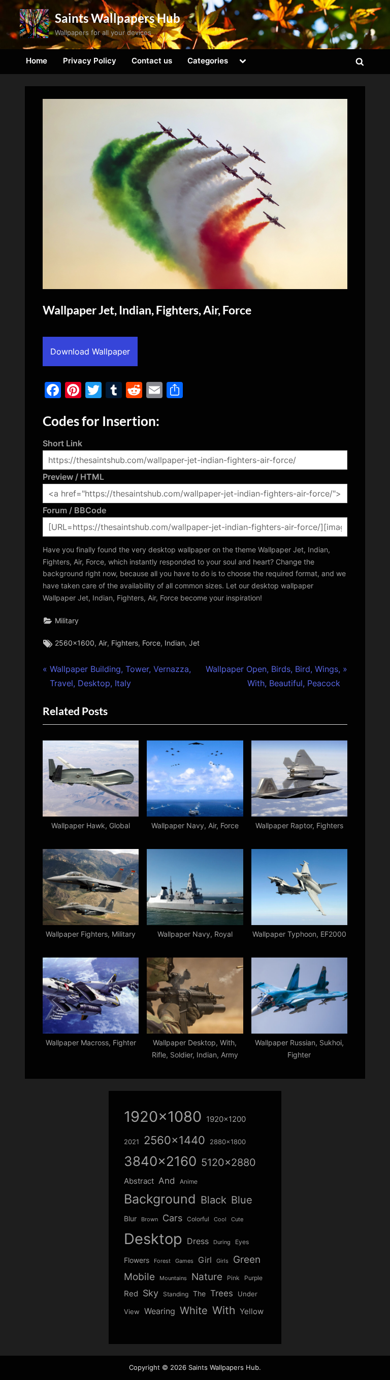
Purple (253, 1278)
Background (160, 1199)
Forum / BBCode (74, 510)
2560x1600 (74, 643)
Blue (241, 1199)
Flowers (136, 1260)
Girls (222, 1260)
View (132, 1312)
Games (184, 1261)
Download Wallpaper (90, 351)
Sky (150, 1293)
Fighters (124, 643)
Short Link (62, 443)
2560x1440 (174, 1140)
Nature (206, 1277)
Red (131, 1293)
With (223, 1310)
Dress (198, 1241)
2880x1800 (228, 1142)
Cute (237, 1219)
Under (247, 1294)
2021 (131, 1142)
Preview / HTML (73, 477)
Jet (194, 643)
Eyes (242, 1242)
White (194, 1310)
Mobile (139, 1276)
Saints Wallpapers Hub (117, 18)
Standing (175, 1294)
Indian (175, 643)
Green (247, 1259)
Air (103, 643)
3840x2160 (160, 1161)
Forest (162, 1260)
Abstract (139, 1181)
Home (36, 60)
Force (151, 643)
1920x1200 (226, 1119)
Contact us (152, 60)
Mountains (173, 1278)
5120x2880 (228, 1162)
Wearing (159, 1311)
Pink (233, 1278)
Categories (207, 60)
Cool (220, 1219)
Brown (149, 1219)
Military (67, 621)
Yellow (252, 1311)
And (166, 1180)
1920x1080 (163, 1116)
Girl (205, 1260)
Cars (172, 1218)
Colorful (198, 1219)
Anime (189, 1181)
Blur (130, 1219)
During (222, 1242)
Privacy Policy (89, 60)
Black (213, 1200)
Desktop (153, 1239)
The (199, 1293)
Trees (221, 1293)
